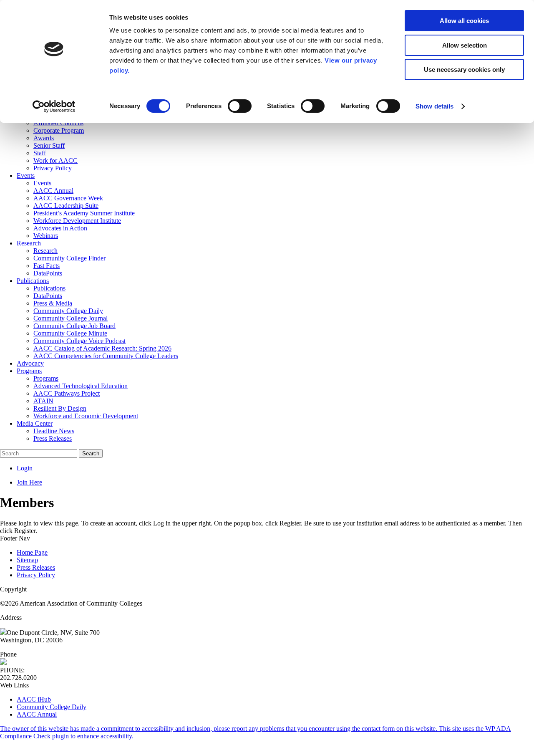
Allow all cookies (464, 20)
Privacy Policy (36, 574)
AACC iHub (34, 699)
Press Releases (36, 567)
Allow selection (464, 45)
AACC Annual (37, 714)
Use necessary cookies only (464, 69)
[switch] (240, 106)
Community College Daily (51, 706)
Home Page (32, 552)
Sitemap (27, 559)
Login (25, 468)
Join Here (29, 482)
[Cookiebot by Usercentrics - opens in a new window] (54, 106)
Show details (434, 106)
